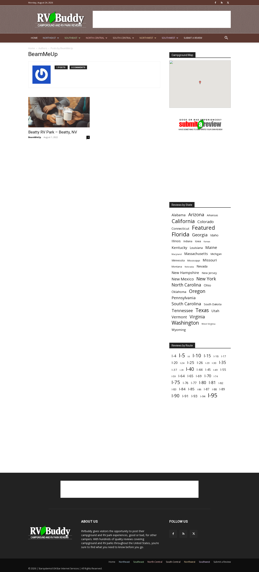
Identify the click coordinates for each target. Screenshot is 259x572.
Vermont (179, 317)
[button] (226, 38)
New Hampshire (185, 273)
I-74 (216, 376)
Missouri (210, 260)
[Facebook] (215, 2)
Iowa (198, 241)
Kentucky (179, 248)
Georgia (200, 235)
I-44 (199, 370)
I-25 (190, 363)
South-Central (122, 37)
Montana (177, 266)
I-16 (215, 356)
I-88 (214, 389)
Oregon (197, 291)
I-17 (223, 356)
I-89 (222, 389)
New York (206, 279)
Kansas (207, 241)
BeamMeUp (34, 137)
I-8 (189, 356)
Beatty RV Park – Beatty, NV (52, 132)
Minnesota (178, 260)
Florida (180, 234)
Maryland (177, 254)
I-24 (182, 363)
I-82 (220, 383)
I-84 (182, 389)
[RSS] (221, 2)
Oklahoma (179, 292)
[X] (228, 2)
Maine (211, 247)
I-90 (176, 396)
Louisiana (196, 248)
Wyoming (179, 330)
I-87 (206, 389)
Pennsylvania (184, 298)
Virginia (197, 317)
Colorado (205, 222)
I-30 (214, 363)
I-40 (190, 369)
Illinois (176, 241)
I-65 (190, 376)
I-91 (185, 396)
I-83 (174, 389)
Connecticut (180, 228)
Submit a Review (193, 37)
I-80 (202, 382)
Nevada (202, 266)
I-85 (191, 389)
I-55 (223, 370)
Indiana (187, 241)
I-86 (199, 389)
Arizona (196, 215)
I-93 (194, 396)
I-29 (207, 363)
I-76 (185, 383)
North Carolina (186, 285)
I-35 (222, 363)
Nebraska (189, 266)
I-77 (193, 383)
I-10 (196, 355)
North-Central (95, 37)
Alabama (179, 215)
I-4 (174, 356)
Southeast (70, 37)
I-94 (202, 396)
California (183, 221)
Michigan (216, 254)
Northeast (49, 37)
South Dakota (212, 304)
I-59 (174, 376)
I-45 (208, 370)
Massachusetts (196, 254)
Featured (203, 228)
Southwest (168, 37)
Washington (185, 323)
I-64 (181, 376)
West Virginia (208, 323)
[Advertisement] (162, 19)
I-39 (181, 369)
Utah (215, 311)
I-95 (212, 395)
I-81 (212, 383)
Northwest (146, 37)
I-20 (174, 363)
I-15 (207, 356)
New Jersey (209, 273)
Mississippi (193, 260)
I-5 (182, 355)
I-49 (215, 370)
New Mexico (183, 279)
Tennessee (182, 310)
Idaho (214, 235)
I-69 (199, 376)
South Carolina (186, 304)
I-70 (207, 376)
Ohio (207, 285)
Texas (202, 310)
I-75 (176, 382)
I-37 (174, 370)
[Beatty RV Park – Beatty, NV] (59, 112)
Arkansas (212, 215)
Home (34, 37)
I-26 (200, 363)
